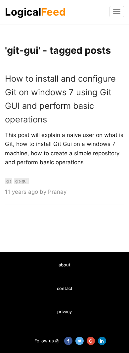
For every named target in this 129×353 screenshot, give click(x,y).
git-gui (21, 180)
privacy (64, 311)
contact (64, 288)
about (64, 264)
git (8, 180)
